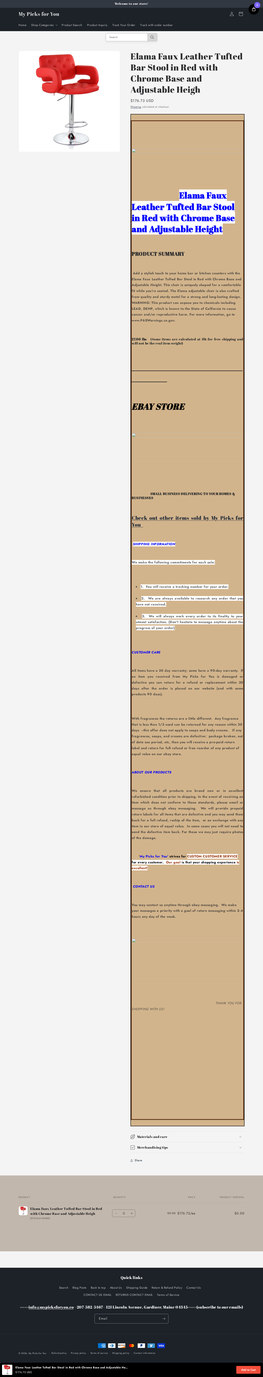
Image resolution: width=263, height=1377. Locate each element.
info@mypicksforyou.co (51, 1307)
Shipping (135, 107)
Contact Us (193, 1288)
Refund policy (59, 1353)
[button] (44, 25)
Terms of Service (168, 1295)
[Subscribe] (163, 1318)
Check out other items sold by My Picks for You (187, 521)
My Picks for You (37, 1353)
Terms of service (99, 1353)
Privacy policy (78, 1353)
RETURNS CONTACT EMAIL (134, 1295)
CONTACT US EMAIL (98, 1295)
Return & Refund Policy (167, 1288)
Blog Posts (80, 1288)
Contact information (145, 1353)
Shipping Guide (136, 1288)
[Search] (152, 37)
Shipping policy (120, 1353)
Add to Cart (248, 1369)
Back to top (98, 1288)
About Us (116, 1288)
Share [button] (138, 1160)
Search (63, 1288)
